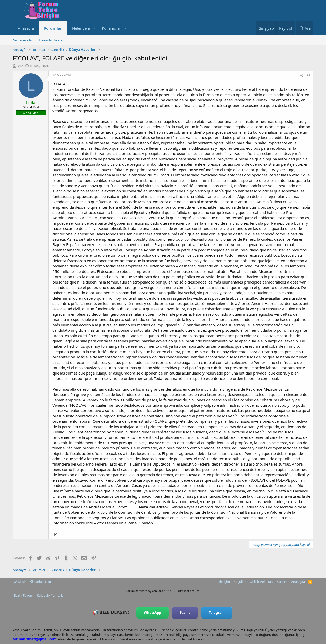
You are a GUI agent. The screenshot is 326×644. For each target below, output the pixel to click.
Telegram (217, 612)
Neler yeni (81, 28)
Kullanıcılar (111, 28)
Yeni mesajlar (23, 40)
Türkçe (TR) (42, 581)
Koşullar (240, 581)
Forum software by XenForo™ (163, 591)
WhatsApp (152, 612)
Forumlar (53, 28)
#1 (308, 75)
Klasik (21, 581)
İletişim (224, 581)
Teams (185, 612)
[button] (94, 28)
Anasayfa (26, 28)
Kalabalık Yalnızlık (50, 595)
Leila (19, 65)
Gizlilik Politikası (261, 581)
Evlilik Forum (23, 595)
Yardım (282, 581)
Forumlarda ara (50, 40)
